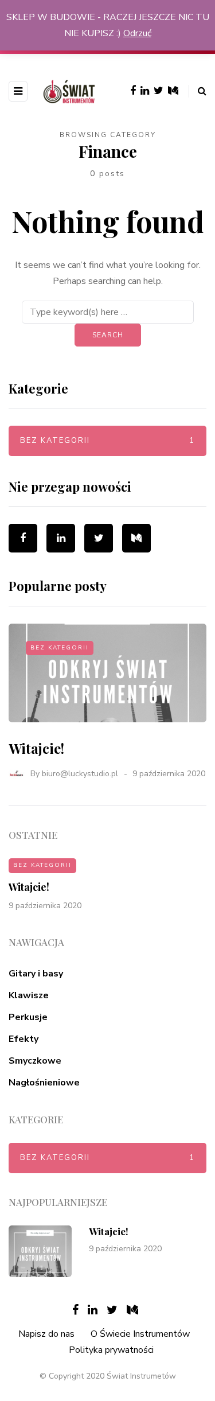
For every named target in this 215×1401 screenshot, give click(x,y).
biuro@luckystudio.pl (80, 773)
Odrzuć (137, 33)
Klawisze (29, 995)
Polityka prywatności (111, 1350)
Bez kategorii (107, 440)
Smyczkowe (35, 1060)
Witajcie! (36, 748)
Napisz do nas (46, 1334)
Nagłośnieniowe (44, 1082)
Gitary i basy (36, 973)
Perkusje (28, 1017)
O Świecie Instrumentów (140, 1334)
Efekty (23, 1039)
